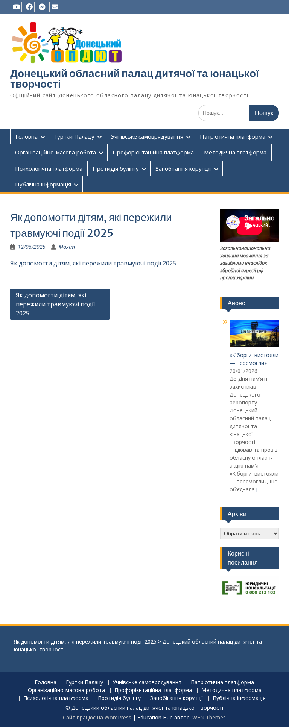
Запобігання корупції (183, 168)
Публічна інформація (43, 184)
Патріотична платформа (232, 136)
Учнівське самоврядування (147, 136)
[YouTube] (16, 7)
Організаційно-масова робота (55, 152)
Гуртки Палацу (74, 136)
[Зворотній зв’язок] (54, 7)
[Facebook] (29, 7)
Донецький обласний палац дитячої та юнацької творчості (134, 79)
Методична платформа (235, 152)
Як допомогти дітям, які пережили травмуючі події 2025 (93, 263)
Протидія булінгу (116, 168)
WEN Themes (209, 717)
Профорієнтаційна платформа (153, 152)
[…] (260, 489)
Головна (26, 136)
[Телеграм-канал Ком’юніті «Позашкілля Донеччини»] (42, 7)
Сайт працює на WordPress (97, 717)
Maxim (67, 246)
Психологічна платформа (48, 168)
